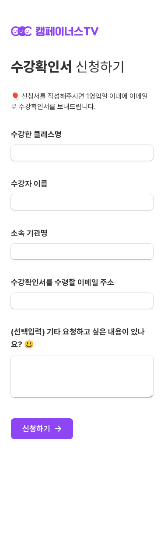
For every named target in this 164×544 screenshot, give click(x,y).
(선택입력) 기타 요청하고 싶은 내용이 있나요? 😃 (78, 338)
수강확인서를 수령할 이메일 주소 (62, 282)
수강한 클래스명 (36, 134)
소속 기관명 (29, 233)
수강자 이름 (29, 183)
